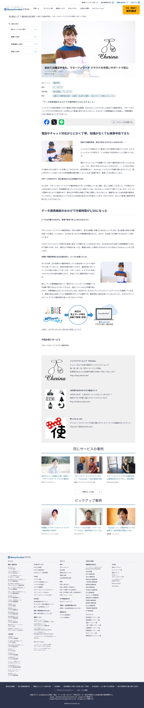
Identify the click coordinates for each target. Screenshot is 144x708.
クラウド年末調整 (13, 654)
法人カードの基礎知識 (92, 595)
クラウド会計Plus (14, 572)
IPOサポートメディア (66, 601)
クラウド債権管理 (15, 600)
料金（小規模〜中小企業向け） (69, 590)
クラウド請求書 (17, 588)
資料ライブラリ (116, 567)
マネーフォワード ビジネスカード (43, 590)
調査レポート (115, 572)
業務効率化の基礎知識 (92, 597)
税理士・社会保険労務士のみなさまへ (70, 608)
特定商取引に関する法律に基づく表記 (76, 686)
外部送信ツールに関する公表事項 (103, 686)
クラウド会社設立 (39, 584)
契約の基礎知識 (90, 587)
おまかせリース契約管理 (41, 572)
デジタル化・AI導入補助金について (44, 604)
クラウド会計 (11, 568)
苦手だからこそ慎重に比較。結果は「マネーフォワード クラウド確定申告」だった (55, 477)
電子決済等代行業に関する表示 (128, 686)
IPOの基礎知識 (90, 592)
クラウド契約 (37, 579)
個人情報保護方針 (24, 686)
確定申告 (56, 83)
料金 (35, 8)
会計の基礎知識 (90, 577)
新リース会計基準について (41, 607)
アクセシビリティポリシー (65, 690)
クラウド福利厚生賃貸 (14, 666)
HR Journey (115, 586)
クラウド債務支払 (13, 609)
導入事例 (62, 570)
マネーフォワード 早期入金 (41, 624)
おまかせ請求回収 (39, 570)
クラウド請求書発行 (17, 592)
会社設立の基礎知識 (91, 590)
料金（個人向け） (65, 584)
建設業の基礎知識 (91, 603)
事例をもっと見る (88, 492)
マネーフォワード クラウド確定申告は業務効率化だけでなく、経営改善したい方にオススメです (120, 477)
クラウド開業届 (38, 587)
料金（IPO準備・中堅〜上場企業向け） (71, 592)
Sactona (45, 637)
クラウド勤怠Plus (16, 645)
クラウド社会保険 (13, 658)
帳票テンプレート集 (91, 622)
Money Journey (116, 583)
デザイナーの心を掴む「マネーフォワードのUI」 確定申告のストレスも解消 (88, 529)
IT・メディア (57, 87)
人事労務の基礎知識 (91, 582)
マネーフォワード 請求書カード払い (44, 620)
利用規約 (57, 686)
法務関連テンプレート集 (93, 628)
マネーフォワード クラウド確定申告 (63, 185)
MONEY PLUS (117, 580)
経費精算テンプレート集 (93, 620)
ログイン (134, 2)
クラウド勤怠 (15, 641)
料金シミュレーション (66, 595)
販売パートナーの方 (88, 2)
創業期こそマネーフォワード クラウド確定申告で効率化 (55, 529)
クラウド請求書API (65, 615)
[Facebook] (46, 122)
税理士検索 (63, 575)
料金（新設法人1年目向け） (68, 587)
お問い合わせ (121, 2)
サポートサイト (64, 567)
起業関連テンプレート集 (93, 630)
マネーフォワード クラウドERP (43, 595)
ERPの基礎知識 (90, 574)
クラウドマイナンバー (14, 662)
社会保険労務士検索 (65, 578)
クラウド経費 (12, 605)
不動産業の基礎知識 (91, 608)
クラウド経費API (64, 617)
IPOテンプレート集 (91, 633)
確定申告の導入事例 (28, 16)
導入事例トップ (14, 16)
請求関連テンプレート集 (93, 617)
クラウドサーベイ (14, 670)
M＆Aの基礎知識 (90, 605)
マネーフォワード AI (42, 649)
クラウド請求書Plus (13, 596)
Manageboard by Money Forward (43, 633)
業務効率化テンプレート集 (93, 635)
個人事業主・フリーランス (62, 91)
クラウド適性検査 (13, 674)
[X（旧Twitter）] (54, 122)
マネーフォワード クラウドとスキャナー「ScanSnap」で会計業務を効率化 (88, 477)
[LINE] (61, 122)
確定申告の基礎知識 (91, 579)
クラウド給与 (11, 650)
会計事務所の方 (106, 2)
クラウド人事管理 (13, 637)
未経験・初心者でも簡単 (80, 96)
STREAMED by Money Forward (42, 629)
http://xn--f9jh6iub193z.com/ (81, 426)
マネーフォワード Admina (41, 592)
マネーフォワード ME (118, 576)
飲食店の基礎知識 (91, 600)
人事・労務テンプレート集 (93, 625)
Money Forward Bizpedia (94, 568)
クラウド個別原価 (13, 617)
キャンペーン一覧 (117, 570)
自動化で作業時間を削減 (61, 96)
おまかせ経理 (37, 567)
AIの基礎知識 (89, 611)
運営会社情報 (10, 686)
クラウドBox (15, 625)
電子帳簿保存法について (41, 601)
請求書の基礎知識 (91, 584)
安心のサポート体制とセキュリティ (103, 96)
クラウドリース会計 (15, 576)
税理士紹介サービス (65, 572)
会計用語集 (89, 571)
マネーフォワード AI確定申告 (16, 584)
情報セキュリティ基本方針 (42, 686)
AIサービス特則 (82, 690)
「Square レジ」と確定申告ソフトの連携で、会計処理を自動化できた (121, 529)
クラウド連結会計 (13, 621)
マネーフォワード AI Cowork (43, 645)
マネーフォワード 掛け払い (15, 629)
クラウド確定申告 (17, 580)
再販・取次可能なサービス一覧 (43, 613)
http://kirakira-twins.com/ (80, 401)
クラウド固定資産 (13, 613)
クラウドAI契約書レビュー (41, 582)
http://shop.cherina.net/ (79, 375)
